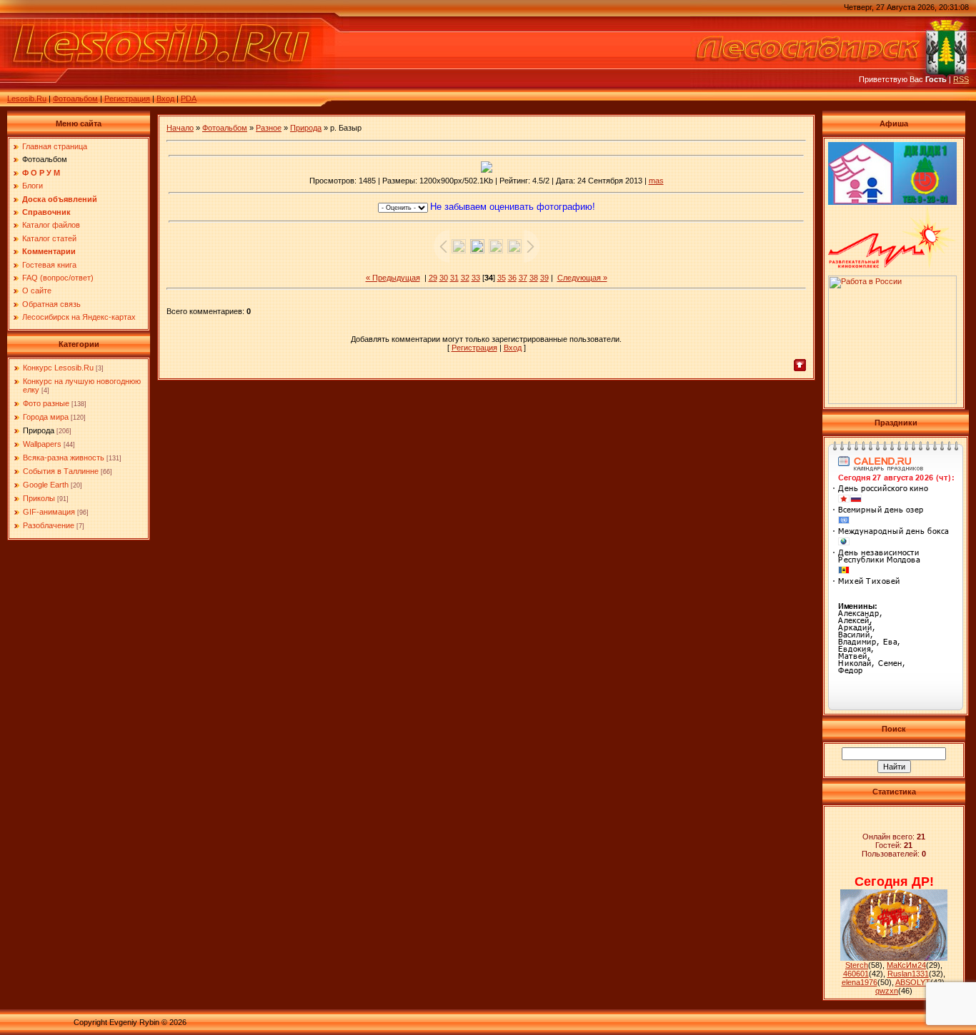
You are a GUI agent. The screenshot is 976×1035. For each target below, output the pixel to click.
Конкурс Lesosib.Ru (58, 367)
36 (512, 277)
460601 (856, 973)
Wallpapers (42, 444)
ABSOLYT (912, 982)
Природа (38, 430)
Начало (180, 127)
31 (454, 277)
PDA (188, 98)
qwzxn (886, 990)
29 (433, 277)
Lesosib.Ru (26, 98)
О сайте (36, 290)
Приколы (39, 498)
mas (656, 180)
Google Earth (46, 484)
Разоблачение (48, 525)
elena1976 (859, 982)
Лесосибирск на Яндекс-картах (79, 317)
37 (523, 277)
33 (476, 277)
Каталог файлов (51, 225)
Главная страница (54, 146)
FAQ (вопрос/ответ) (58, 277)
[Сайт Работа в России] (892, 401)
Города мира (46, 417)
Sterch (856, 965)
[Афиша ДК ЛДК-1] (925, 202)
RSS (961, 79)
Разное (269, 127)
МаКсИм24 (906, 965)
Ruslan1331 (908, 973)
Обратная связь (51, 304)
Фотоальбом (75, 98)
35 (501, 277)
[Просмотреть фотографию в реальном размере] (486, 167)
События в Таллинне (61, 471)
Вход (165, 98)
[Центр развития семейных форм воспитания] (861, 202)
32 (465, 277)
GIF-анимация (49, 512)
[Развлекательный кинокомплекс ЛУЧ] (892, 265)
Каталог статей (49, 238)
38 (533, 277)
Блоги (32, 185)
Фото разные (46, 403)
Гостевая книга (49, 265)
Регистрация (127, 98)
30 (443, 277)
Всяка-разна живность (63, 457)
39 (544, 277)
